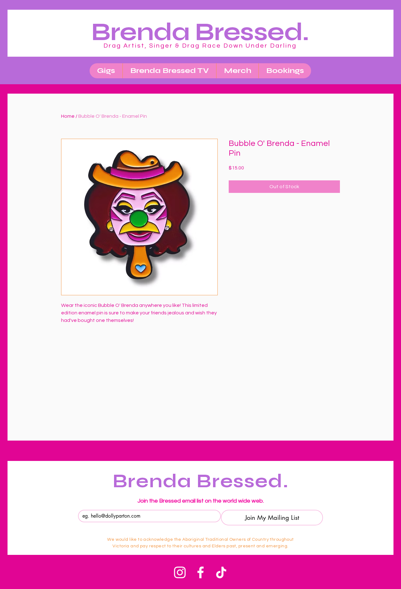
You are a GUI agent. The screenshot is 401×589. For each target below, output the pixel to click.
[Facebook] (200, 572)
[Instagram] (180, 572)
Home (68, 116)
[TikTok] (221, 572)
